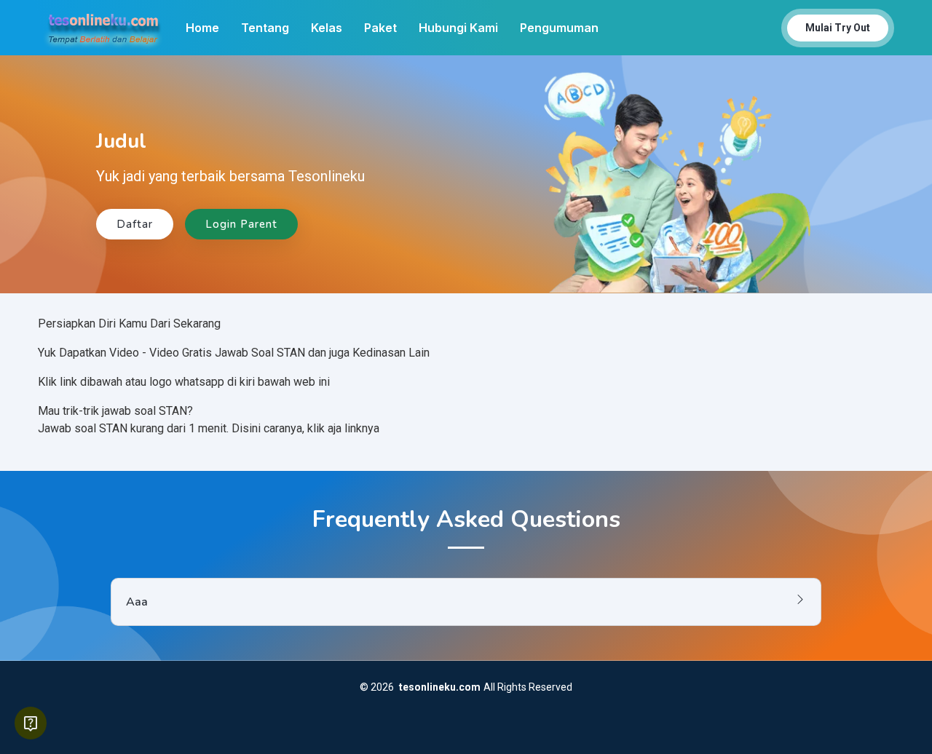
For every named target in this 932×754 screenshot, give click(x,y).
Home (202, 27)
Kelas (326, 27)
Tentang (265, 27)
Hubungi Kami (458, 27)
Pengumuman (559, 27)
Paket (380, 27)
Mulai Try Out (837, 27)
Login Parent (241, 224)
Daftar (134, 224)
